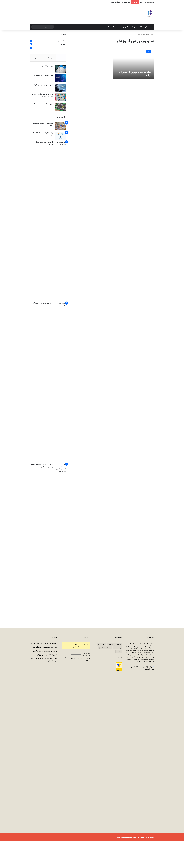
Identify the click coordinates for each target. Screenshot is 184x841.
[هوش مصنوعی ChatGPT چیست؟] (60, 78)
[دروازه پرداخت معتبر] (119, 671)
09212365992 (86, 656)
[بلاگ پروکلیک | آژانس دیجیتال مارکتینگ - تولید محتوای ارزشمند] (148, 14)
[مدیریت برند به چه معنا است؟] (60, 107)
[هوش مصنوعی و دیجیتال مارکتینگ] (60, 88)
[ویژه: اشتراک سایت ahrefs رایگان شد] (60, 136)
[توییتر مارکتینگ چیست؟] (60, 69)
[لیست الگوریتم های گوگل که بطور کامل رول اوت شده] (60, 97)
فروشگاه (133, 27)
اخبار (63, 47)
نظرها (36, 58)
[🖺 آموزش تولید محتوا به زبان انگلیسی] (60, 221)
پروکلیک (127, 837)
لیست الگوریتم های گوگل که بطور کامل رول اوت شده (114, 2)
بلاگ (140, 27)
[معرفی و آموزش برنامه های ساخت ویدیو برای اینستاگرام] (60, 543)
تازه (61, 58)
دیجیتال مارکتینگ (60, 40)
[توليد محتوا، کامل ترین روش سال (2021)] (60, 126)
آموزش (125, 27)
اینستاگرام (101, 644)
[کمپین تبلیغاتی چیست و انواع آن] (60, 382)
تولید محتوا (111, 27)
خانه (151, 34)
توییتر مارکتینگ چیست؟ (46, 66)
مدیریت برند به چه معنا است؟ (43, 104)
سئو (119, 27)
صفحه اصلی (149, 27)
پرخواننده (49, 58)
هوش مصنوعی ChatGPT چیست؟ (42, 75)
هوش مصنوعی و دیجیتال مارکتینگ (42, 85)
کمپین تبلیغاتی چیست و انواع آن (43, 303)
